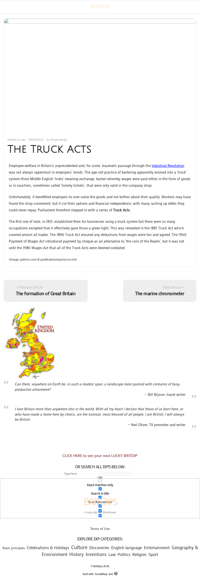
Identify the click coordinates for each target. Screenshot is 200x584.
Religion (139, 554)
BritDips (100, 7)
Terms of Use (100, 528)
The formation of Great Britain (45, 293)
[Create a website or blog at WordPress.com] (116, 574)
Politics (124, 554)
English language (126, 547)
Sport (153, 554)
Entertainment (157, 547)
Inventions (96, 554)
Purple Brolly (58, 139)
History (76, 554)
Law (22, 139)
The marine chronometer (159, 293)
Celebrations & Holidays (48, 547)
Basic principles (13, 547)
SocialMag (102, 574)
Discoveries (99, 547)
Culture (79, 547)
